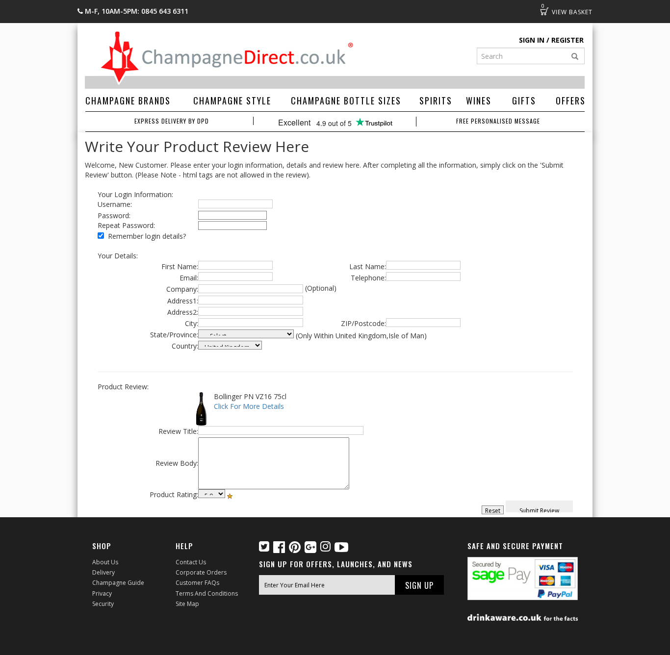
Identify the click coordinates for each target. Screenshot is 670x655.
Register (567, 40)
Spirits (435, 100)
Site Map (187, 604)
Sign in (531, 40)
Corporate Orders (201, 572)
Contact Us (191, 562)
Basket (544, 11)
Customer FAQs (197, 583)
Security (103, 604)
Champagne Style (232, 100)
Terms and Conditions (207, 593)
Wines (478, 100)
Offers (571, 100)
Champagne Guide (118, 583)
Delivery (103, 572)
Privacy (102, 593)
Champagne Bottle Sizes (346, 100)
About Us (105, 562)
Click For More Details (249, 406)
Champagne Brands (128, 100)
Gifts (524, 100)
